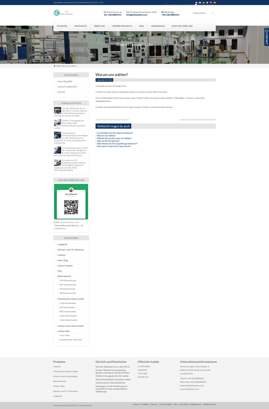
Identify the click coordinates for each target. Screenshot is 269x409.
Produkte (80, 26)
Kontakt (191, 5)
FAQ (141, 26)
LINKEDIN (142, 370)
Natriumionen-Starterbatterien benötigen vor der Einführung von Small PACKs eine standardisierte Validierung (71, 138)
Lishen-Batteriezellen (68, 316)
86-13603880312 (112, 14)
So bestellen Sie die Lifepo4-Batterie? (198, 120)
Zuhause (62, 26)
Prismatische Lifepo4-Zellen (71, 299)
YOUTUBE (142, 373)
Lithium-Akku (64, 331)
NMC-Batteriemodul (68, 285)
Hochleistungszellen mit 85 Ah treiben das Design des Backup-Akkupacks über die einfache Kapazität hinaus (71, 151)
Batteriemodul (64, 276)
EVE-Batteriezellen (67, 307)
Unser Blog (158, 26)
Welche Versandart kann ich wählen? (112, 120)
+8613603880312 (170, 14)
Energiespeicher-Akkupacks (71, 339)
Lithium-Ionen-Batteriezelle (71, 326)
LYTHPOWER (144, 366)
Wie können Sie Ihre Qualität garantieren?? (117, 143)
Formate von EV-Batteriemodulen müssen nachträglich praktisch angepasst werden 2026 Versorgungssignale (70, 165)
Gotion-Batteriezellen (68, 320)
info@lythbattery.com (136, 14)
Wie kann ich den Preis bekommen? (114, 146)
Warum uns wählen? (106, 135)
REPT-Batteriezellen (68, 311)
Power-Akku (65, 335)
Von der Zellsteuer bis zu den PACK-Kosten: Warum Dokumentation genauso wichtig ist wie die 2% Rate (70, 112)
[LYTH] (63, 15)
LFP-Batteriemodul (67, 289)
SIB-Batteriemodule (68, 293)
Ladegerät (62, 244)
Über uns (168, 5)
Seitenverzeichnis (180, 5)
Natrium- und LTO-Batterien (71, 249)
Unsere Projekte (122, 26)
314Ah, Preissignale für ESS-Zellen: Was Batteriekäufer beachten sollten (69, 124)
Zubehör (62, 255)
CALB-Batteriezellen (68, 303)
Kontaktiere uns (182, 26)
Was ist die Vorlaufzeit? (108, 140)
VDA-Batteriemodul (68, 280)
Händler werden (67, 36)
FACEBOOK (143, 377)
